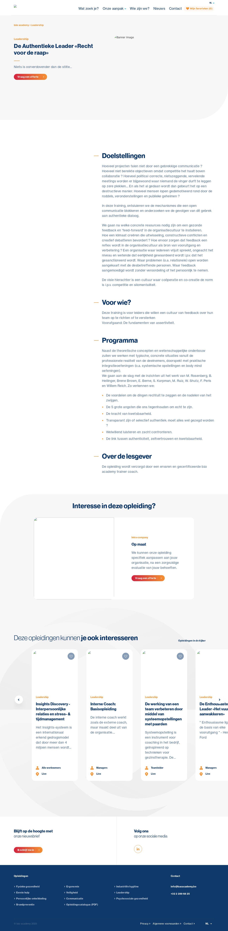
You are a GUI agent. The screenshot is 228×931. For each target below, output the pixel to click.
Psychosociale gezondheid (132, 898)
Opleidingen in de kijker (192, 640)
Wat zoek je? (88, 8)
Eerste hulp (22, 892)
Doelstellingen (110, 126)
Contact (175, 8)
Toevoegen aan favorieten (41, 176)
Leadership (21, 39)
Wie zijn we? (139, 8)
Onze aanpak (113, 8)
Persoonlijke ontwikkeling (31, 898)
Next (219, 699)
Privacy (144, 923)
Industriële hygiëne (127, 886)
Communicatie (74, 898)
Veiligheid (72, 892)
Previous (19, 699)
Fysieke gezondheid (28, 886)
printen (29, 183)
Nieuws (159, 8)
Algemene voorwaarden (166, 923)
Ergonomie (72, 886)
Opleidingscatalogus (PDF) (82, 904)
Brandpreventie (25, 904)
